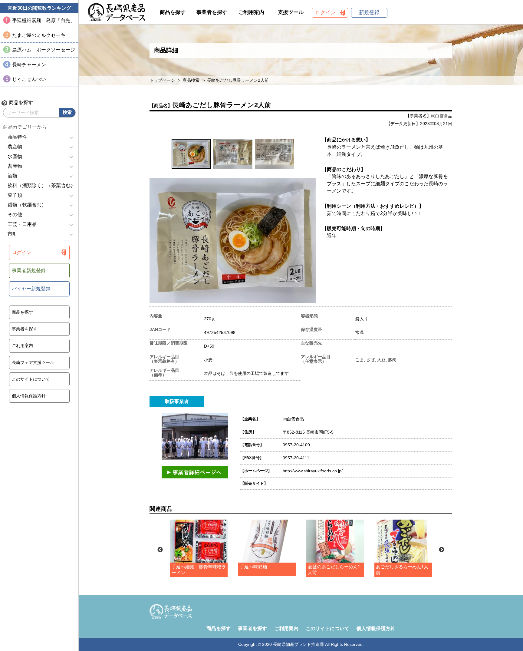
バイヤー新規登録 (31, 288)
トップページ (162, 80)
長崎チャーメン (29, 64)
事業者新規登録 (29, 270)
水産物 (15, 156)
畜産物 (15, 166)
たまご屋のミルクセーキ (38, 35)
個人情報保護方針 (29, 395)
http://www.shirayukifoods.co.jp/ (313, 470)
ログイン (21, 252)
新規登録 (369, 12)
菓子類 (15, 195)
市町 (12, 233)
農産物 (15, 146)
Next (442, 550)
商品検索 (191, 80)
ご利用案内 (22, 345)
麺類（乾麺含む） (27, 204)
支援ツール (291, 12)
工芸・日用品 (22, 224)
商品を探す (22, 312)
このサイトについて (31, 379)
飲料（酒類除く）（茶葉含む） (41, 185)
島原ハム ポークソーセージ (43, 49)
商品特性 (17, 137)
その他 (15, 214)
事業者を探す (24, 328)
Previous (160, 550)
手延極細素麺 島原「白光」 (43, 20)
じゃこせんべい (29, 79)
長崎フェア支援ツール (33, 362)
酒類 (12, 175)
